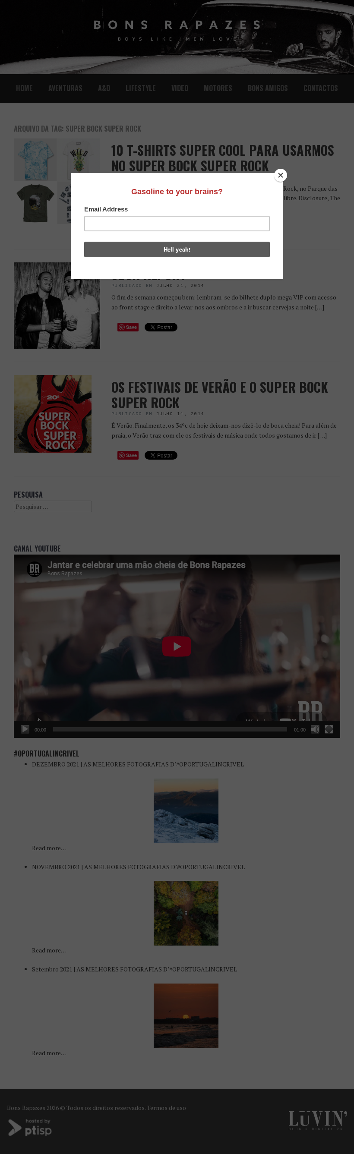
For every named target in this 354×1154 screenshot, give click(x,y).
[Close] (280, 175)
